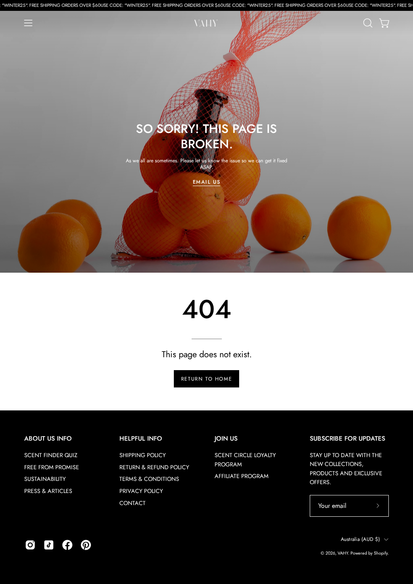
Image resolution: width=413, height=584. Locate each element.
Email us (207, 182)
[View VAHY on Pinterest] (86, 545)
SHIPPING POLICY (142, 455)
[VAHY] (206, 23)
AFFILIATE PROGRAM (242, 476)
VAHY (343, 553)
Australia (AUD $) (360, 539)
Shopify (381, 553)
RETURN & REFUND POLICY (154, 467)
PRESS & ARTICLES (48, 491)
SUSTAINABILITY (45, 479)
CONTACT (132, 503)
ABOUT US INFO (48, 439)
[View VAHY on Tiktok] (49, 545)
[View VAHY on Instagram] (30, 545)
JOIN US (226, 439)
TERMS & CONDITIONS (149, 479)
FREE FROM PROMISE (51, 467)
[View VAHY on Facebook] (67, 545)
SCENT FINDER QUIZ (50, 455)
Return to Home (206, 379)
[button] (367, 23)
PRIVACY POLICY (141, 491)
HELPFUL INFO (140, 439)
